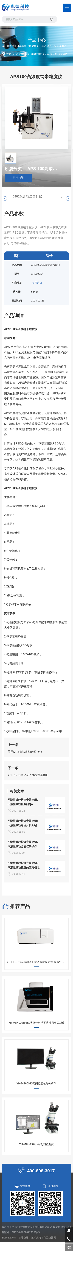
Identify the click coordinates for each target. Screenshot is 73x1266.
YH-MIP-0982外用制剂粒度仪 (36, 1144)
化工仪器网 (50, 1237)
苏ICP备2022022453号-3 (26, 1232)
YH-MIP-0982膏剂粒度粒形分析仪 (36, 1083)
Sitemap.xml (9, 1237)
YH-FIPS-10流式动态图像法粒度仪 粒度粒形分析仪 (37, 961)
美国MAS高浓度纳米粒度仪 (25, 751)
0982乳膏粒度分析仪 (27, 196)
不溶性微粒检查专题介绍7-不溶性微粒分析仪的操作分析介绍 (24, 844)
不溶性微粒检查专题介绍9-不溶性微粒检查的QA (23, 802)
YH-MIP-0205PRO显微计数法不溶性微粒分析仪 (36, 1022)
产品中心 (21, 54)
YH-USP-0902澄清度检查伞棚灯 (28, 775)
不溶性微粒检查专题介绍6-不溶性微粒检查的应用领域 (24, 865)
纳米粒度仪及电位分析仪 (45, 54)
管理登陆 (23, 1237)
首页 (9, 54)
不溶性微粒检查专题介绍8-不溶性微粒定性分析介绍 (23, 823)
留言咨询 (18, 177)
